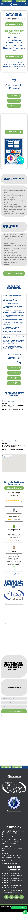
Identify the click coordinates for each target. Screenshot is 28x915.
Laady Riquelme (14, 511)
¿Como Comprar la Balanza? (12, 295)
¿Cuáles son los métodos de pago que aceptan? (13, 323)
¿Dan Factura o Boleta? (11, 303)
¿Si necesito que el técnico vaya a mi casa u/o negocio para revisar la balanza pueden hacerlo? (13, 342)
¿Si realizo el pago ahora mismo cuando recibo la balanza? (13, 299)
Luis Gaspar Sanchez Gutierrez (14, 530)
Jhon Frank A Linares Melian (14, 550)
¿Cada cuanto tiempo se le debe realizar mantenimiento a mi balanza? (14, 311)
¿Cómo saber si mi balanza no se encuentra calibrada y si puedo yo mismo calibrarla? (13, 347)
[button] (2, 4)
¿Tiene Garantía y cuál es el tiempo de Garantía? (14, 336)
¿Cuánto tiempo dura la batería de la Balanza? (13, 307)
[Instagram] (21, 897)
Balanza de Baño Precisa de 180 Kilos (14, 14)
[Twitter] (11, 897)
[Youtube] (16, 897)
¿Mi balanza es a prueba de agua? (14, 319)
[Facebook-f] (6, 897)
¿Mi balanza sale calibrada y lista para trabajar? (13, 315)
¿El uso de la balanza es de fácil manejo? (13, 332)
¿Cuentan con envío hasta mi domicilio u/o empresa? (12, 327)
